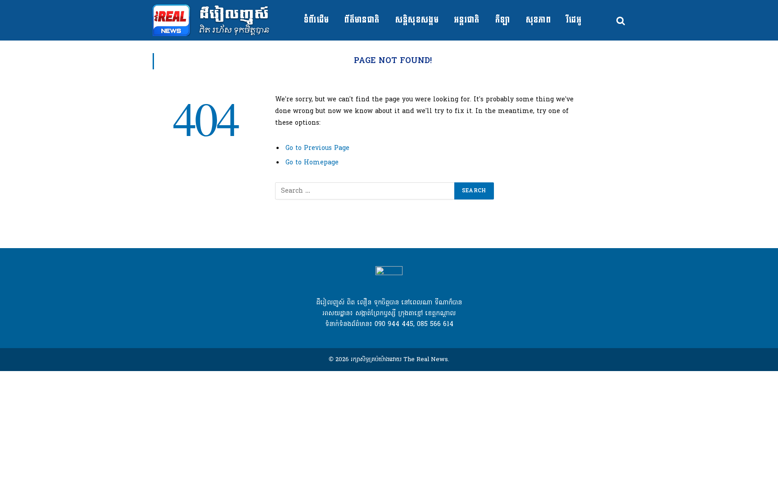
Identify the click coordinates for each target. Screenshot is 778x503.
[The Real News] (216, 20)
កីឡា (503, 20)
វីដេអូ (574, 20)
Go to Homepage (312, 163)
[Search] (620, 20)
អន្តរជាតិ (467, 20)
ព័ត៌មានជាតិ (362, 20)
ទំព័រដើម (317, 20)
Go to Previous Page (317, 148)
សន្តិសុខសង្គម (417, 20)
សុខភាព (538, 20)
